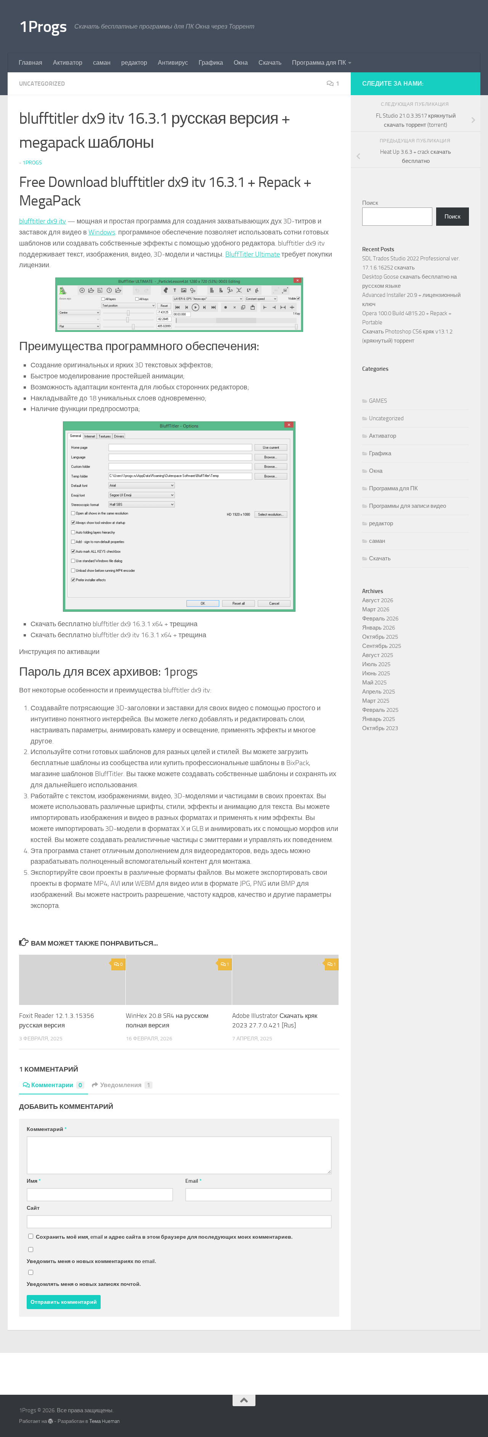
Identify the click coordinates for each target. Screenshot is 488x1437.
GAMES (378, 400)
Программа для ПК (319, 62)
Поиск (370, 202)
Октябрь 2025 (380, 636)
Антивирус (173, 62)
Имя (34, 1181)
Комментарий (47, 1129)
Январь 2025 (378, 719)
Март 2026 (375, 609)
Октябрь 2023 (380, 728)
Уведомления (125, 1085)
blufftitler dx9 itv (42, 221)
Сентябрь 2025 (381, 646)
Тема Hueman (104, 1421)
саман (102, 62)
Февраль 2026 (380, 618)
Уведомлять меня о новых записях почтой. (84, 1284)
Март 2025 (375, 700)
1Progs (43, 26)
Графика (211, 62)
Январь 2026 (378, 627)
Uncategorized (42, 83)
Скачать (269, 62)
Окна (241, 62)
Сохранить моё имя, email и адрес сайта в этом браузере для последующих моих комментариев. (164, 1237)
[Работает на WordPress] (50, 1421)
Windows (101, 232)
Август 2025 (377, 655)
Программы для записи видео (407, 505)
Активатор (67, 62)
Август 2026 (377, 600)
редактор (134, 62)
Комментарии (56, 1085)
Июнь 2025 (376, 673)
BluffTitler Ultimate (252, 254)
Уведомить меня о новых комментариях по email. (91, 1261)
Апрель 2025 (378, 691)
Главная (30, 62)
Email (193, 1181)
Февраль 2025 (380, 710)
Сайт (33, 1208)
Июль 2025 (376, 664)
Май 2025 (374, 682)
